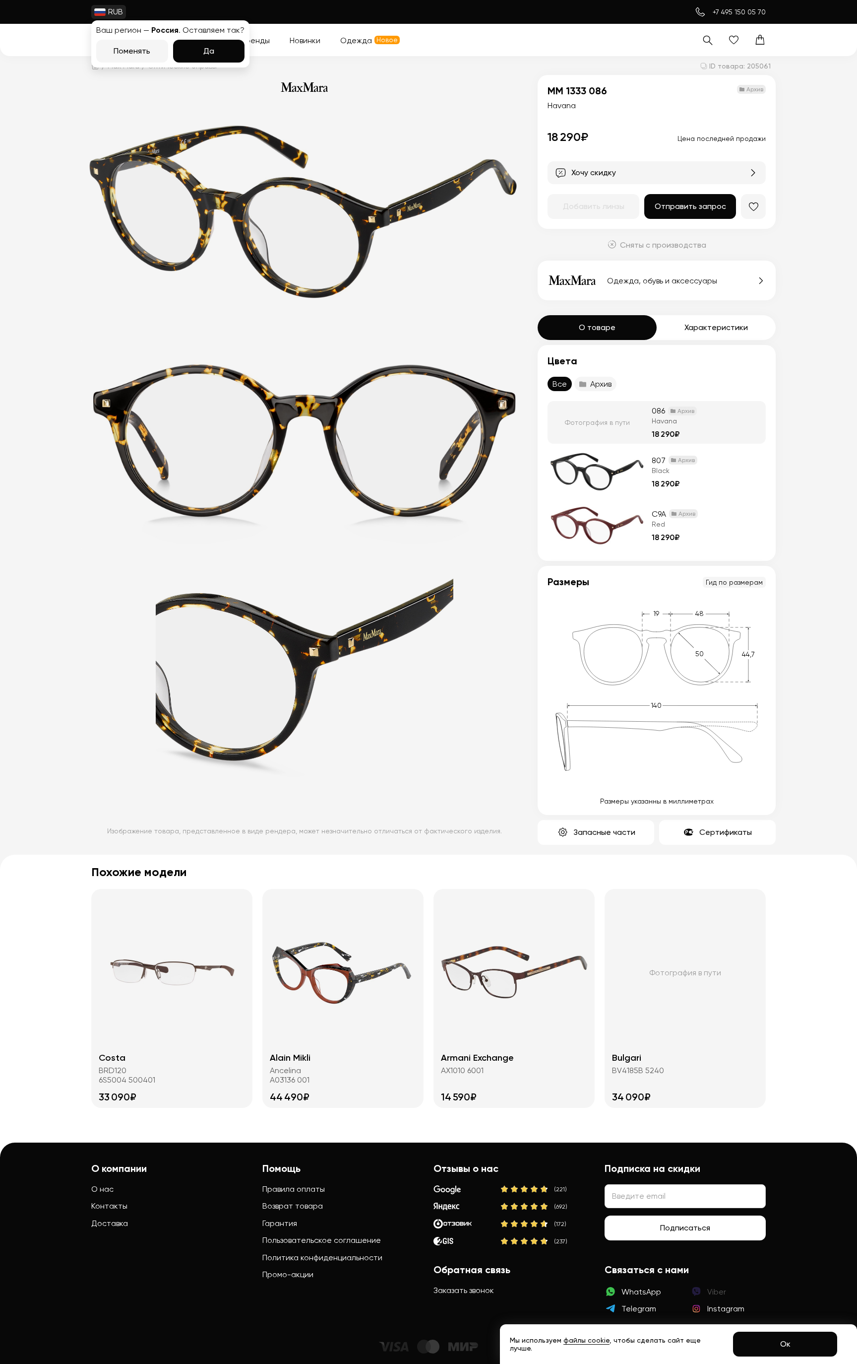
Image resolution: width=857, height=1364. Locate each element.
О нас (102, 1189)
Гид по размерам (734, 582)
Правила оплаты (293, 1189)
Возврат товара (292, 1206)
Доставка (109, 1223)
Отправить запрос (690, 206)
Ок (785, 1344)
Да (208, 51)
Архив (601, 384)
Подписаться (685, 1227)
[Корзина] (760, 40)
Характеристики (716, 327)
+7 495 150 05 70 (739, 12)
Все (559, 384)
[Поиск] (707, 40)
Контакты (109, 1206)
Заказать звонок (463, 1290)
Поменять (132, 51)
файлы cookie (586, 1340)
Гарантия (279, 1223)
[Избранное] (733, 40)
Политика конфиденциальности (322, 1257)
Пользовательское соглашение (321, 1240)
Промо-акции (287, 1274)
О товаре (597, 327)
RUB (115, 11)
